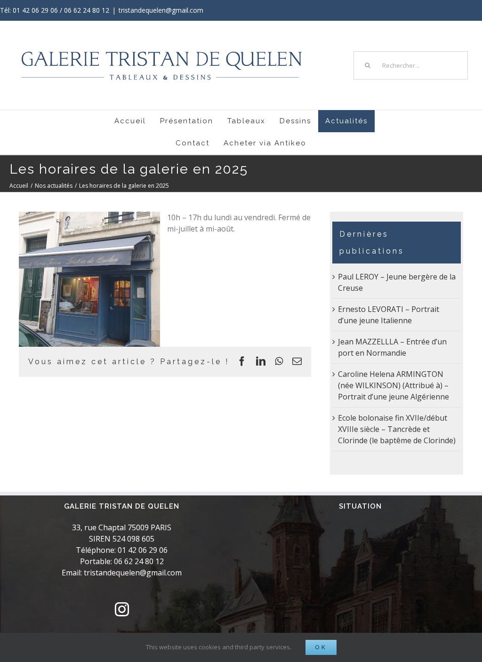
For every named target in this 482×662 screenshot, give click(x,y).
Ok (321, 647)
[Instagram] (121, 609)
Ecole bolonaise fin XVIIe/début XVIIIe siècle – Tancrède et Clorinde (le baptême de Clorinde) (397, 429)
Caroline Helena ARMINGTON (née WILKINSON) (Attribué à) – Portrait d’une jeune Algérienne (393, 385)
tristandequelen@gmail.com (161, 10)
